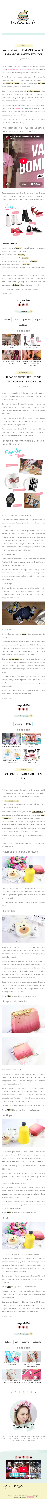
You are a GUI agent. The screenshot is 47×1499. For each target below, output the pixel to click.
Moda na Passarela (13, 83)
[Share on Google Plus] (27, 306)
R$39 (9, 1287)
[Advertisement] (23, 1408)
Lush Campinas (37, 812)
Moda (23, 45)
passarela (27, 319)
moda (17, 319)
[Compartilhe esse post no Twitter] (23, 306)
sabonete (37, 1342)
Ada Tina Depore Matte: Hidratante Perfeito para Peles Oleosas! (32, 1365)
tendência (23, 325)
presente (18, 724)
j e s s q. (30, 1497)
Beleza (23, 769)
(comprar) (18, 248)
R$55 (9, 996)
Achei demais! (23, 372)
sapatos (38, 319)
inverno (7, 319)
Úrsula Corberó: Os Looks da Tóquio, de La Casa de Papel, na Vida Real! (32, 363)
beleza (7, 1342)
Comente (23, 311)
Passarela (41, 83)
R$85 (9, 1212)
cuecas (24, 634)
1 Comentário (23, 716)
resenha (25, 1342)
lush (16, 1342)
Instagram (16, 285)
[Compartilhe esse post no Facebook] (19, 306)
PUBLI (28, 724)
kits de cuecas (14, 659)
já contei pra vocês (11, 801)
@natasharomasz (33, 91)
